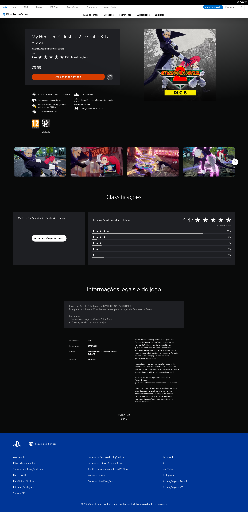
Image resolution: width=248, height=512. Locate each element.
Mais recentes (91, 14)
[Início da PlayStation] (5, 7)
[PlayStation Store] (16, 14)
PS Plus (54, 7)
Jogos (39, 7)
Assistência (110, 7)
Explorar (159, 14)
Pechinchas (125, 14)
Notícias (91, 7)
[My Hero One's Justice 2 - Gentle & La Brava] (40, 162)
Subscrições (143, 14)
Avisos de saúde (142, 380)
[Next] (235, 162)
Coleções (109, 14)
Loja (13, 7)
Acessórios (72, 7)
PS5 (26, 7)
